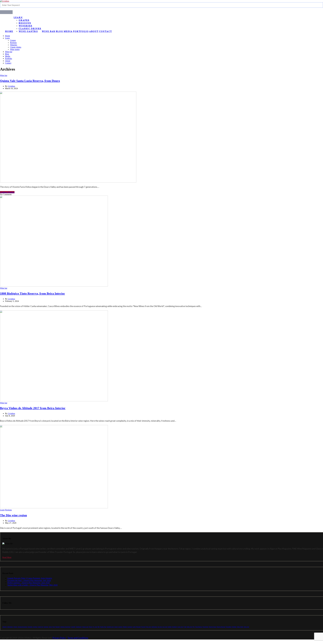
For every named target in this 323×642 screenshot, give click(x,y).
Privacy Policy (59, 637)
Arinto (50, 626)
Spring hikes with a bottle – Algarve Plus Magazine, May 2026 (32, 585)
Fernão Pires (103, 626)
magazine (129, 626)
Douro (90, 626)
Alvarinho (30, 626)
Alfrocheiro (10, 626)
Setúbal (169, 626)
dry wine (95, 626)
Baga (53, 626)
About (94, 31)
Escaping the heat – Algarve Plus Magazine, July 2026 (29, 580)
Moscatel (138, 626)
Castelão (73, 626)
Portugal (143, 626)
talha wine (189, 626)
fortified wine (110, 626)
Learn (18, 17)
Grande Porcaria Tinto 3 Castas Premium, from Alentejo (29, 578)
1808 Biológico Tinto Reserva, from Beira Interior (32, 293)
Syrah (184, 626)
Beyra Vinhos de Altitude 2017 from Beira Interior (32, 408)
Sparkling (174, 626)
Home (9, 31)
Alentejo (4, 626)
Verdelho (234, 626)
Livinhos (11, 86)
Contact (105, 31)
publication (154, 626)
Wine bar (48, 31)
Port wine (148, 626)
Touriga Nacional (221, 626)
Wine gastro (28, 31)
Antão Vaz (40, 626)
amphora (35, 626)
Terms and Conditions (77, 637)
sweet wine (180, 626)
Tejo (194, 626)
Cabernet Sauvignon (65, 626)
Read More (6, 557)
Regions (25, 23)
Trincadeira (228, 626)
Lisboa (116, 626)
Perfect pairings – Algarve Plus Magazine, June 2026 (28, 583)
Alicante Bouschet (22, 626)
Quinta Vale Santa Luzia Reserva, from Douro (30, 80)
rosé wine (164, 626)
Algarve (15, 626)
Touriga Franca (212, 626)
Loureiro (120, 626)
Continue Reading (7, 192)
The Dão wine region (13, 515)
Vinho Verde (240, 626)
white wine (246, 626)
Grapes (24, 20)
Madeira (125, 626)
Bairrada (58, 626)
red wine (160, 626)
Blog (59, 31)
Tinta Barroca (198, 626)
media (134, 626)
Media (68, 31)
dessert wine (85, 626)
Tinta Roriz (205, 626)
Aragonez (46, 626)
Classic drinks (30, 28)
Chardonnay (79, 626)
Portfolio (81, 31)
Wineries (25, 25)
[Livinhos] (4, 1)
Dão (99, 626)
